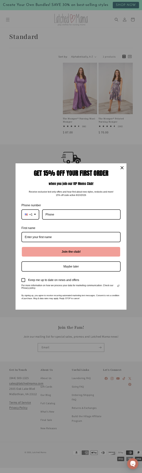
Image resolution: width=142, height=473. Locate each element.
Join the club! (71, 251)
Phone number (31, 205)
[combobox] (30, 214)
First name (28, 228)
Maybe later (71, 266)
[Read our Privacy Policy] (118, 286)
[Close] (122, 167)
